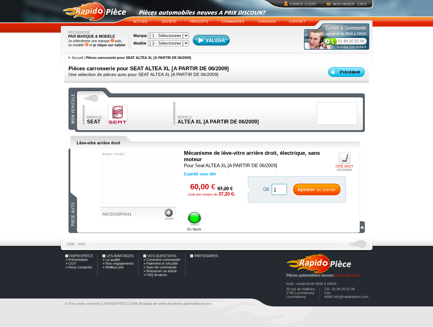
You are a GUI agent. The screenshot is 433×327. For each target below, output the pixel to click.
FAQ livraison (156, 275)
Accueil (77, 58)
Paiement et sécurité (162, 263)
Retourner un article (161, 271)
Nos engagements (120, 263)
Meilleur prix (115, 267)
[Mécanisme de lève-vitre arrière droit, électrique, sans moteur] (138, 206)
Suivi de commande (161, 267)
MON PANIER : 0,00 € (350, 4)
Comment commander (163, 259)
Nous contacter (80, 267)
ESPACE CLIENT (303, 4)
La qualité (113, 259)
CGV (72, 263)
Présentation (78, 259)
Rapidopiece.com (78, 307)
